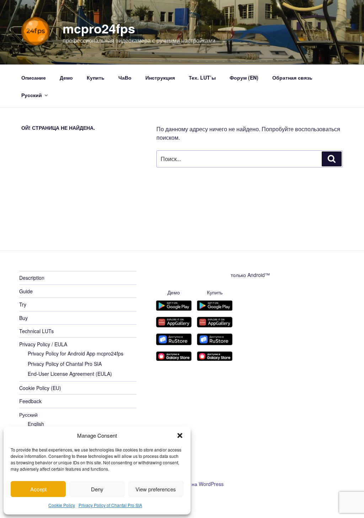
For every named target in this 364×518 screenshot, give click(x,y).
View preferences (155, 489)
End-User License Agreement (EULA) (70, 373)
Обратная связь (292, 77)
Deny (97, 489)
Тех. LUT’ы (202, 77)
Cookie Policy (61, 505)
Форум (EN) (244, 77)
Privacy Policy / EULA (43, 344)
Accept (38, 489)
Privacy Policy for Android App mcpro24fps (75, 353)
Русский (31, 94)
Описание (33, 77)
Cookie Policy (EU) (40, 387)
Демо (66, 77)
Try (22, 304)
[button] (179, 435)
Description (31, 277)
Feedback (30, 401)
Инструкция (160, 77)
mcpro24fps (99, 28)
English (36, 423)
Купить (96, 77)
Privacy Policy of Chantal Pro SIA (110, 505)
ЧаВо (125, 77)
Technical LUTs (36, 331)
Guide (26, 291)
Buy (23, 317)
